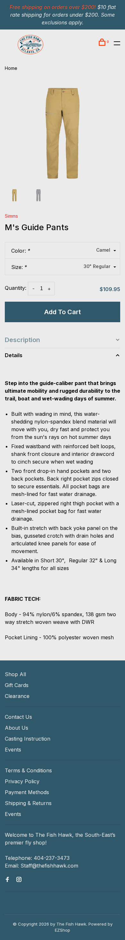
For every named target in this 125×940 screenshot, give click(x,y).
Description (22, 340)
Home (11, 68)
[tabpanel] (62, 133)
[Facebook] (7, 880)
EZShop (62, 930)
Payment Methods (27, 792)
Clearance (17, 696)
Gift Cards (17, 685)
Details (13, 355)
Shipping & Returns (28, 803)
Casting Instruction (27, 738)
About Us (16, 728)
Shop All (15, 674)
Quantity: (15, 288)
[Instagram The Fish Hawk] (18, 880)
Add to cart (62, 312)
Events (13, 749)
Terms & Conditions (28, 770)
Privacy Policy (22, 781)
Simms (11, 216)
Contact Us (18, 717)
